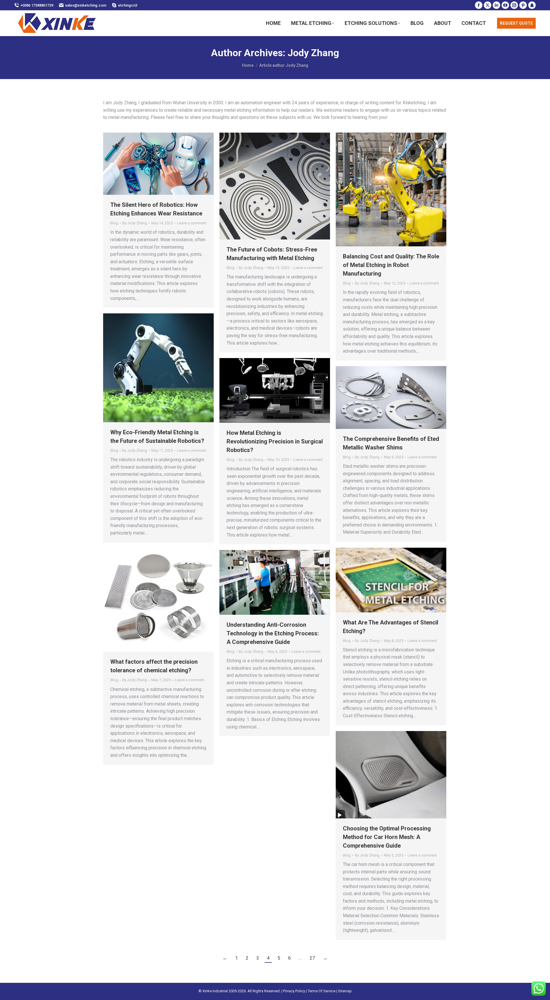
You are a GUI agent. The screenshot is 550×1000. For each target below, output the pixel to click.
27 (312, 958)
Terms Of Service (321, 991)
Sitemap (345, 991)
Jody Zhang (313, 52)
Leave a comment (191, 223)
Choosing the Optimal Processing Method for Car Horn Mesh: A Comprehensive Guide (387, 837)
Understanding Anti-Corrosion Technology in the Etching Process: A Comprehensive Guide (273, 633)
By (134, 223)
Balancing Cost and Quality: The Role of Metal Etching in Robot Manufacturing (391, 265)
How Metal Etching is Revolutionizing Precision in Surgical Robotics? (275, 441)
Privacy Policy (294, 991)
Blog (114, 223)
